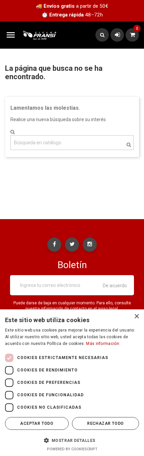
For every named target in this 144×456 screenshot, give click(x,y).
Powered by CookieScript (72, 449)
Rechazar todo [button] (105, 423)
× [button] (136, 316)
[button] (72, 440)
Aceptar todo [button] (36, 423)
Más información (102, 343)
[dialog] (72, 382)
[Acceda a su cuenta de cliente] (117, 34)
